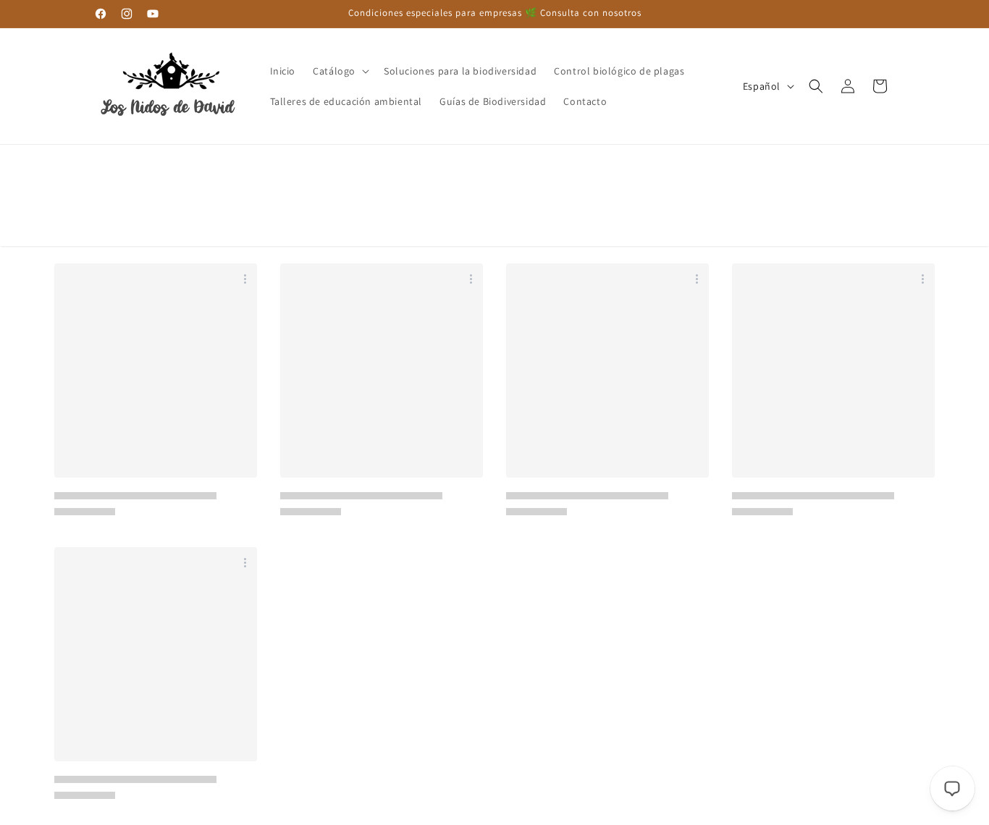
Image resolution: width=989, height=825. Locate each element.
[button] (339, 71)
